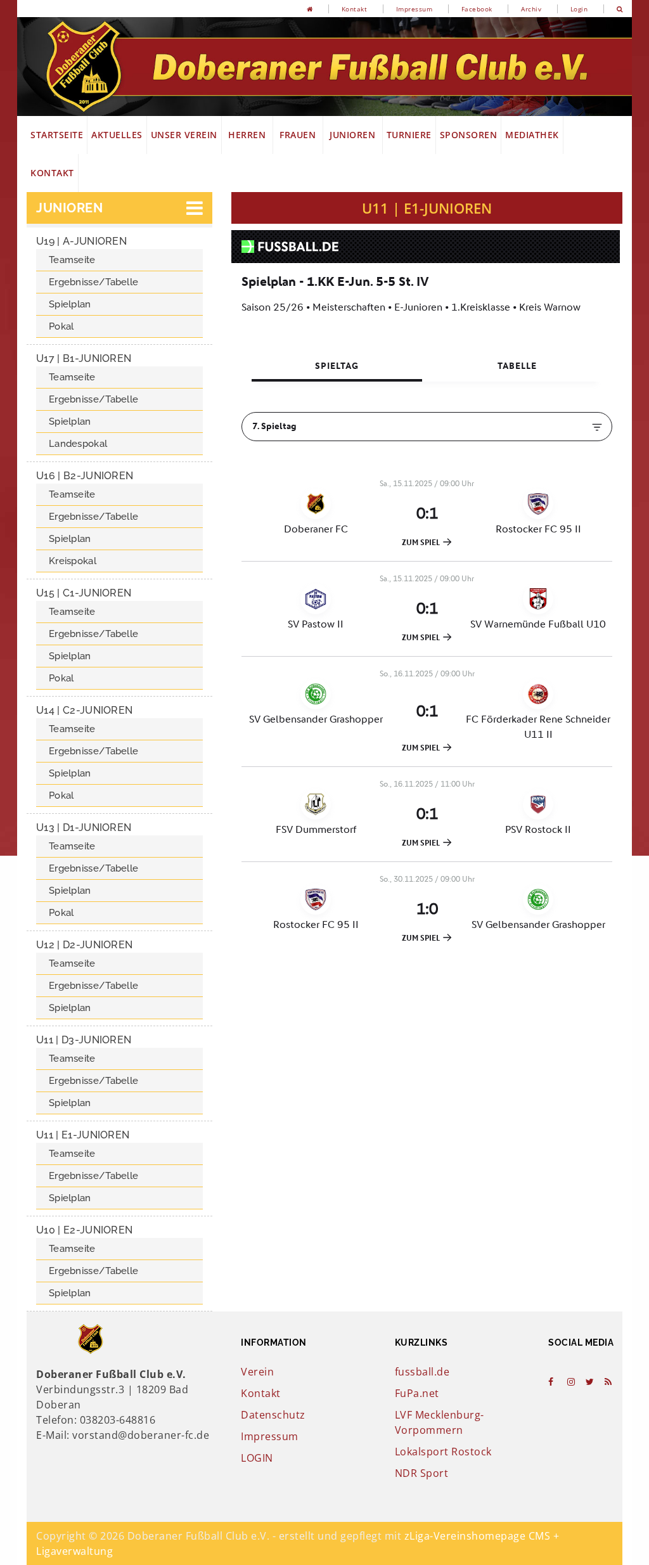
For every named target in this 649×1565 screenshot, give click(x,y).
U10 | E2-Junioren (84, 1230)
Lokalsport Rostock (443, 1452)
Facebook (476, 8)
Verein (257, 1372)
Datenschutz (273, 1415)
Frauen (298, 135)
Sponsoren (469, 135)
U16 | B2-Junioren (84, 476)
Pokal (61, 326)
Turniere (409, 135)
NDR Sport (422, 1473)
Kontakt (355, 8)
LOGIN (257, 1458)
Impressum (414, 8)
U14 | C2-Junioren (84, 710)
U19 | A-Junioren (81, 241)
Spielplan (70, 304)
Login (579, 8)
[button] (119, 207)
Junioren (352, 135)
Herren (247, 135)
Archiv (531, 8)
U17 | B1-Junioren (83, 358)
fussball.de (422, 1372)
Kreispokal (72, 561)
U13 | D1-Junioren (83, 827)
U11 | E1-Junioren (82, 1135)
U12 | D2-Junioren (84, 945)
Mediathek (532, 135)
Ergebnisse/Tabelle (93, 282)
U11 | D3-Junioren (83, 1040)
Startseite (56, 135)
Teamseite (72, 260)
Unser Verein (184, 135)
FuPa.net (417, 1393)
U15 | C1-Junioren (83, 593)
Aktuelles (117, 135)
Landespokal (78, 443)
